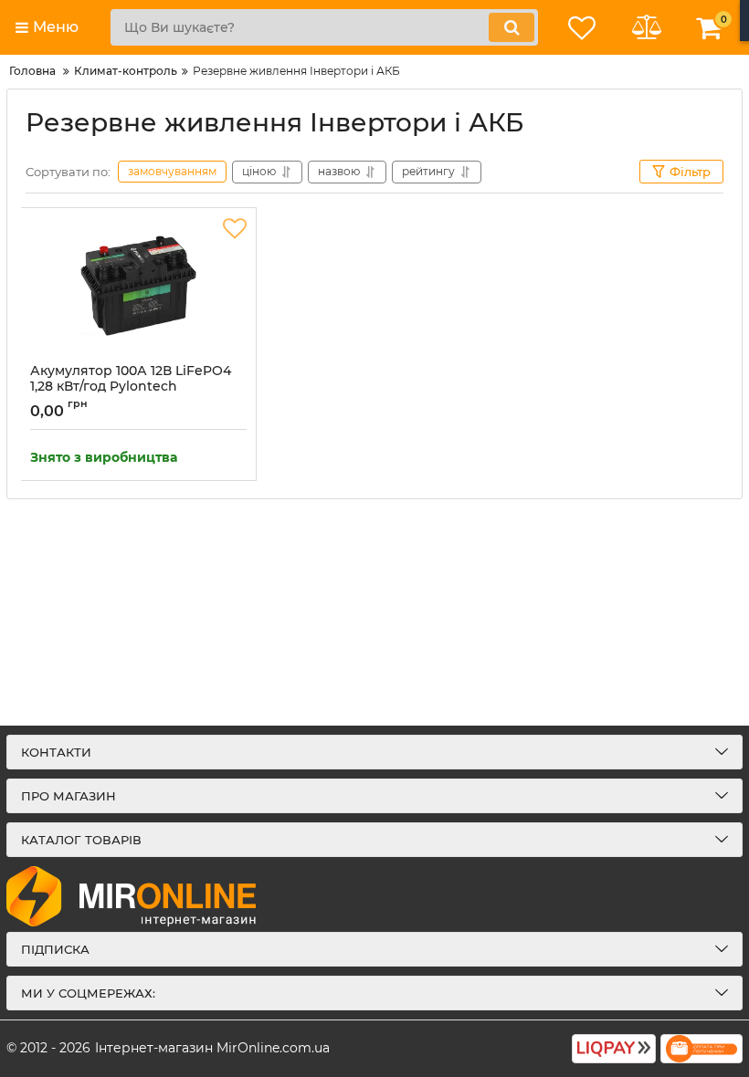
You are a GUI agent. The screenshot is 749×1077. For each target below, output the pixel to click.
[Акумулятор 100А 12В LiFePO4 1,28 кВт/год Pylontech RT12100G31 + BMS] (138, 285)
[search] (511, 27)
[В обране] (235, 229)
